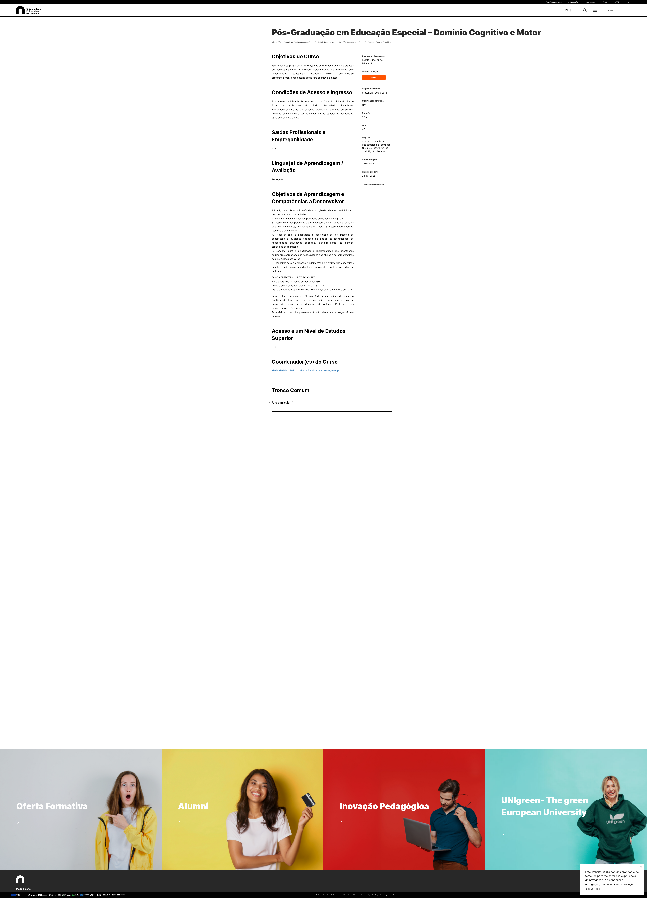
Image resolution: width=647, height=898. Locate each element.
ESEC (374, 77)
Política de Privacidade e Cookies (353, 895)
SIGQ (605, 2)
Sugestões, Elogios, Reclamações (378, 895)
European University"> (536, 783)
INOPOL (616, 2)
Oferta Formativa (285, 42)
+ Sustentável (573, 2)
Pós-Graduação (335, 42)
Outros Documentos (374, 184)
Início (274, 42)
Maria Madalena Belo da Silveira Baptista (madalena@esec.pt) (306, 370)
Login (627, 2)
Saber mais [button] (593, 888)
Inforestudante (591, 2)
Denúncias (396, 895)
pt (566, 10)
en (575, 10)
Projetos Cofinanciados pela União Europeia (325, 895)
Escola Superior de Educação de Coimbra (310, 42)
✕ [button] (641, 867)
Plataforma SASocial (554, 2)
